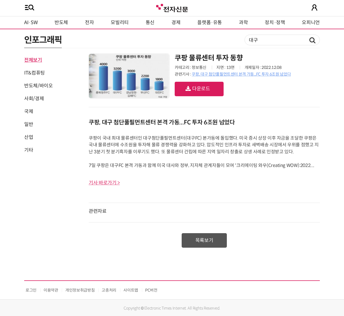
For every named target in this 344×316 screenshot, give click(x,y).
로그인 (31, 290)
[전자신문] (172, 7)
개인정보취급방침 (80, 290)
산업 (28, 137)
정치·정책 (275, 22)
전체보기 (33, 60)
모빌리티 (120, 22)
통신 (150, 22)
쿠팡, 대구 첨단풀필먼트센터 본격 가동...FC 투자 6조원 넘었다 (241, 74)
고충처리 (109, 290)
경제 (175, 22)
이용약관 (51, 290)
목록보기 (204, 240)
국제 (28, 111)
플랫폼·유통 (209, 22)
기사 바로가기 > (104, 183)
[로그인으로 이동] (314, 7)
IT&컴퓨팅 (34, 73)
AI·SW (31, 22)
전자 (89, 22)
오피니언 (311, 22)
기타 (28, 150)
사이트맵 (130, 290)
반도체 (61, 22)
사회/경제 (34, 99)
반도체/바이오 (38, 86)
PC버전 (151, 290)
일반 (28, 124)
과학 (243, 22)
